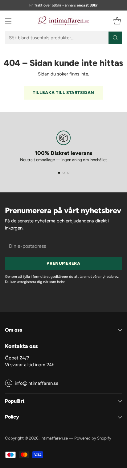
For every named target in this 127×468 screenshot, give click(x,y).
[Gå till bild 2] (64, 173)
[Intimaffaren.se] (63, 21)
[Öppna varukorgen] (117, 21)
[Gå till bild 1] (59, 173)
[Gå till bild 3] (68, 173)
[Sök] (115, 37)
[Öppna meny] (8, 21)
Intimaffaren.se (54, 438)
